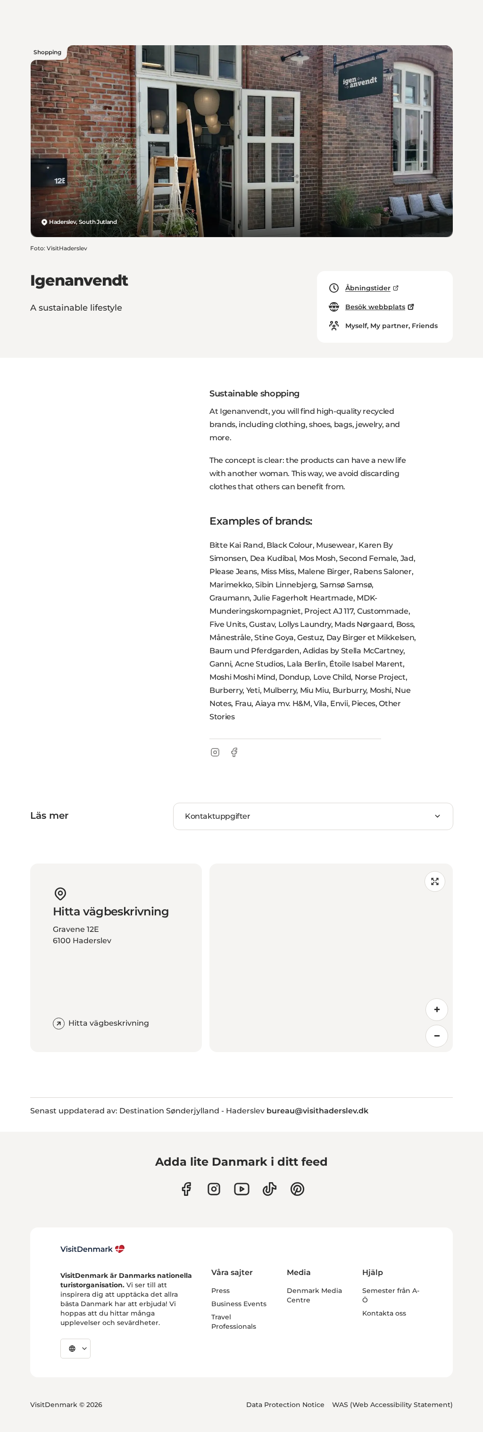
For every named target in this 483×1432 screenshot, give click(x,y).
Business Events (238, 1304)
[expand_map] (435, 881)
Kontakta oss (384, 1313)
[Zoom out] (436, 1036)
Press (220, 1290)
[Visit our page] (214, 1189)
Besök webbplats (375, 307)
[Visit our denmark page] (186, 1189)
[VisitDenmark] (92, 1249)
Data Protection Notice (285, 1404)
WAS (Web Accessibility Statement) (392, 1404)
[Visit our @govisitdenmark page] (269, 1189)
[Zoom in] (436, 1009)
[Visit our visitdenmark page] (241, 1189)
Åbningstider (368, 288)
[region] (331, 958)
